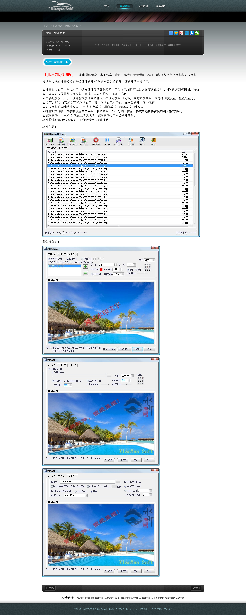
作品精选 (57, 25)
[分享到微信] (197, 33)
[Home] (107, 7)
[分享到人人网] (192, 33)
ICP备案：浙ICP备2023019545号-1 (156, 609)
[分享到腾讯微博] (187, 33)
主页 (45, 25)
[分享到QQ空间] (176, 33)
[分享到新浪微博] (181, 33)
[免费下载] (57, 66)
